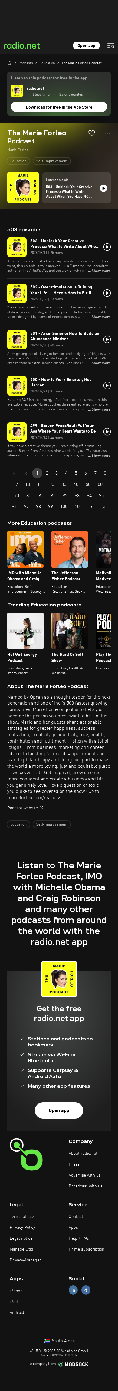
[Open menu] (110, 45)
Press (74, 1164)
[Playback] (103, 188)
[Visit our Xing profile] (86, 1290)
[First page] (14, 473)
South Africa (63, 1341)
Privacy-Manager (25, 1260)
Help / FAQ (79, 1238)
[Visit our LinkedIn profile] (73, 1290)
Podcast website (22, 808)
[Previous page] (26, 473)
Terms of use (22, 1216)
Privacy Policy (22, 1227)
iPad (14, 1302)
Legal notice (21, 1238)
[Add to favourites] (92, 133)
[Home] (9, 62)
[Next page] (92, 507)
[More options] (107, 133)
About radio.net (83, 1153)
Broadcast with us (86, 1186)
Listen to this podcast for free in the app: (50, 78)
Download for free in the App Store (59, 107)
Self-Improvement (51, 161)
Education (18, 161)
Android (17, 1313)
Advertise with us (85, 1175)
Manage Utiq (21, 1249)
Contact (76, 1216)
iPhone (16, 1291)
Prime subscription (86, 1249)
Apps (73, 1227)
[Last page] (104, 507)
